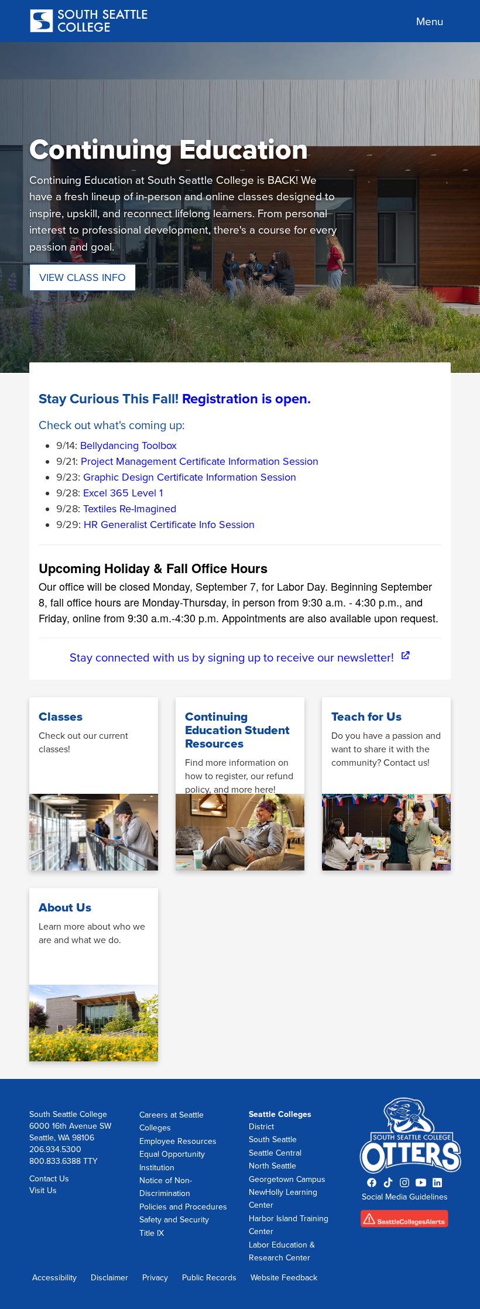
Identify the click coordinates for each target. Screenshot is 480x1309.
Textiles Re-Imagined (129, 508)
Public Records (209, 1278)
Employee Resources (178, 1141)
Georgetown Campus (287, 1179)
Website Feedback (284, 1278)
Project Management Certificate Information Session (199, 461)
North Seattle (272, 1166)
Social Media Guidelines (405, 1197)
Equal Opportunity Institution (172, 1160)
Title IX (151, 1233)
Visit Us (43, 1190)
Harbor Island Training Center (288, 1225)
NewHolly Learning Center (283, 1198)
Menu (429, 21)
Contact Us (49, 1179)
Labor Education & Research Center (282, 1251)
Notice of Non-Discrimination (165, 1187)
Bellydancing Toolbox (128, 445)
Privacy (155, 1278)
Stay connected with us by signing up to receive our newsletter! (240, 658)
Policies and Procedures (183, 1207)
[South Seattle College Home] (88, 22)
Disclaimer (109, 1278)
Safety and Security (174, 1220)
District (261, 1127)
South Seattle (273, 1139)
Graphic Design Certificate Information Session (189, 477)
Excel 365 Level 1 (123, 492)
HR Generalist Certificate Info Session (169, 524)
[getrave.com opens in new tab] (405, 1222)
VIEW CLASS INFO (82, 277)
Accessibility (54, 1278)
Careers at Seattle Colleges (171, 1121)
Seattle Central (275, 1153)
